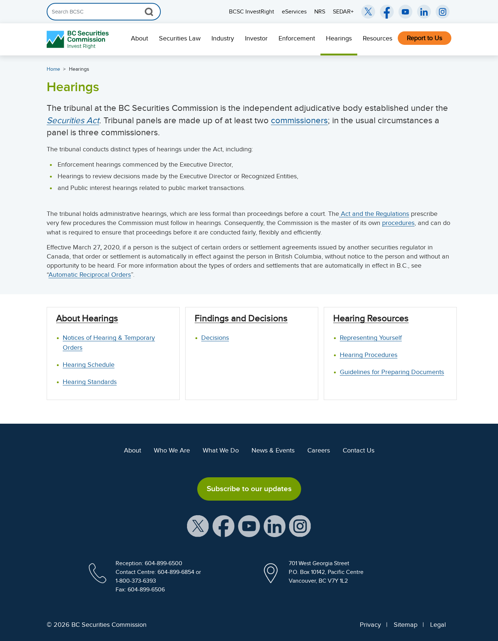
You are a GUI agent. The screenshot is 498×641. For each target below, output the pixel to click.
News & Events (273, 450)
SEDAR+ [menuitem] (343, 11)
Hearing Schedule (88, 364)
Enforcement (297, 38)
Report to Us (424, 38)
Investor (256, 38)
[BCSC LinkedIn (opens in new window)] (424, 12)
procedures (398, 222)
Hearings (339, 38)
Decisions (215, 337)
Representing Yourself (371, 337)
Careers (318, 450)
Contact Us (358, 450)
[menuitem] (139, 39)
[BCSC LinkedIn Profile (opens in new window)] (274, 525)
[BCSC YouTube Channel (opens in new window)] (405, 12)
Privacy (370, 624)
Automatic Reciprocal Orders (89, 274)
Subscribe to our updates (249, 488)
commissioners (299, 120)
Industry (222, 38)
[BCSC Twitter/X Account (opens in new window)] (368, 12)
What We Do (221, 450)
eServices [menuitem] (294, 11)
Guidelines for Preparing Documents (392, 372)
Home (53, 69)
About (139, 38)
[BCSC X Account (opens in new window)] (198, 525)
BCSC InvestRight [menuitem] (251, 11)
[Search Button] (149, 11)
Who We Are (172, 450)
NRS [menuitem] (319, 11)
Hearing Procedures (368, 354)
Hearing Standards (90, 381)
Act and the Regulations (374, 213)
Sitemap (405, 624)
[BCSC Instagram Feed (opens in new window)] (443, 12)
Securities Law (180, 38)
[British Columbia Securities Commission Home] (78, 39)
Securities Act (73, 120)
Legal (438, 624)
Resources (377, 38)
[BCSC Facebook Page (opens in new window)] (387, 12)
